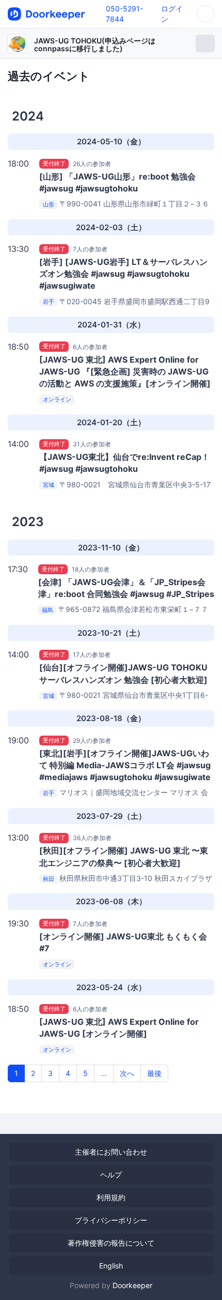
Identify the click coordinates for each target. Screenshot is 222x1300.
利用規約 (111, 1197)
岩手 (48, 302)
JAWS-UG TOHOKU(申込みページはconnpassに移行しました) (94, 44)
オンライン (57, 399)
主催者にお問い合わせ (111, 1151)
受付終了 (54, 163)
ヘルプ (111, 1174)
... (104, 1073)
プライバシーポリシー (111, 1220)
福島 (47, 610)
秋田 (48, 879)
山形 (48, 204)
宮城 (48, 485)
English (111, 1265)
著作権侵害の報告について (111, 1242)
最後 (154, 1073)
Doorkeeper (132, 1285)
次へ (127, 1073)
